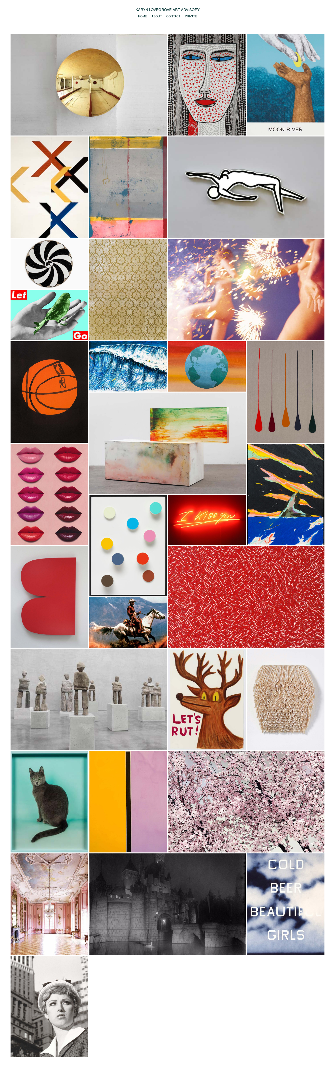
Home (142, 16)
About (157, 16)
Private (191, 16)
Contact (173, 16)
